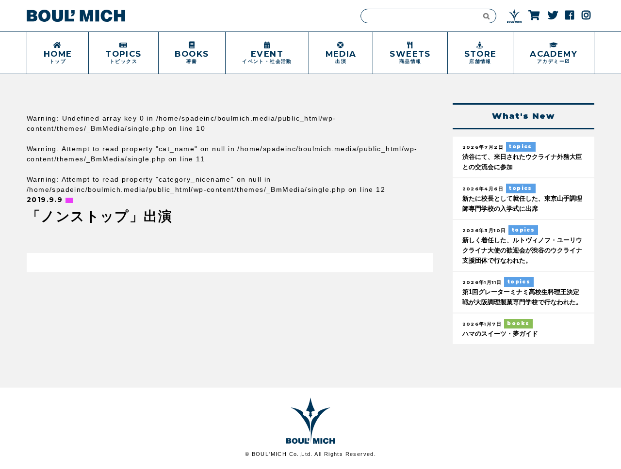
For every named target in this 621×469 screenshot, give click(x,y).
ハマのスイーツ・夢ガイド (500, 333)
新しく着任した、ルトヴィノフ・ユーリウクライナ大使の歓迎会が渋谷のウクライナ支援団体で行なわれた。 (522, 250)
